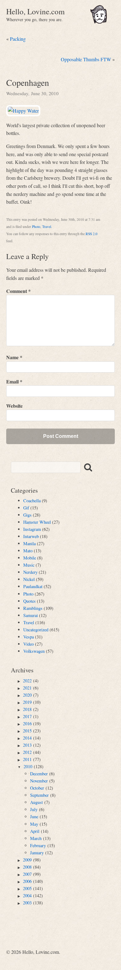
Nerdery (30, 572)
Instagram (32, 529)
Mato (28, 551)
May (34, 824)
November (39, 781)
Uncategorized (35, 630)
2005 (27, 888)
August (36, 802)
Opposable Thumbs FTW (86, 59)
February (38, 845)
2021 (27, 688)
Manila (29, 543)
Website (14, 405)
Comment (18, 291)
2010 (28, 766)
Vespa (28, 637)
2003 (27, 903)
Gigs (27, 515)
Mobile (29, 558)
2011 (27, 759)
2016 (27, 723)
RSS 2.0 (91, 233)
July (34, 809)
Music (28, 565)
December (39, 774)
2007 (27, 874)
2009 (27, 860)
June (34, 816)
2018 (27, 709)
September (39, 795)
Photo (36, 226)
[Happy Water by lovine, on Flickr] (23, 110)
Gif (26, 508)
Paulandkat (33, 586)
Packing (18, 38)
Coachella (32, 501)
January (37, 853)
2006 (27, 881)
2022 (27, 681)
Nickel (29, 579)
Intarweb (31, 536)
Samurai (30, 615)
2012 (27, 752)
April (34, 831)
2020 (27, 695)
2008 (27, 867)
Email (14, 381)
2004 (27, 895)
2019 (27, 702)
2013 (27, 745)
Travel (46, 226)
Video (28, 644)
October (37, 788)
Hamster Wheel (37, 522)
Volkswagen (34, 651)
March (36, 838)
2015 (27, 731)
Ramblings (33, 608)
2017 (27, 716)
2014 (27, 738)
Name (14, 357)
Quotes (29, 601)
